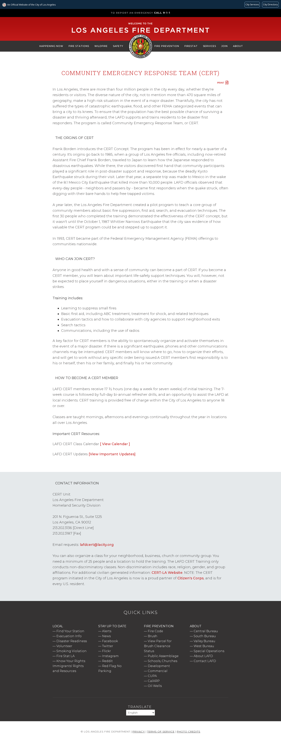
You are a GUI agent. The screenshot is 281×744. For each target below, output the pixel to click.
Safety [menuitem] (118, 46)
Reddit (107, 661)
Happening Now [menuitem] (51, 46)
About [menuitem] (238, 46)
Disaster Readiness (71, 641)
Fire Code (155, 631)
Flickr (106, 651)
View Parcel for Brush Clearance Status (158, 646)
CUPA (152, 676)
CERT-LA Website (167, 573)
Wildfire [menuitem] (101, 46)
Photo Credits (188, 731)
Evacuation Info (69, 636)
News (106, 636)
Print (222, 82)
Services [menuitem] (209, 46)
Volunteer (64, 646)
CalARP (154, 681)
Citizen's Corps (190, 578)
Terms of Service (161, 731)
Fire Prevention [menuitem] (166, 46)
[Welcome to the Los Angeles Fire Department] (140, 33)
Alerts (106, 631)
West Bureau (204, 646)
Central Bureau (206, 631)
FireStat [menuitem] (191, 46)
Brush (152, 636)
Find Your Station (70, 631)
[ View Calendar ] (114, 444)
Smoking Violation (71, 651)
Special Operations (209, 651)
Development (159, 666)
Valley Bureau (204, 641)
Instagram (110, 656)
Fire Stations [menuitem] (79, 46)
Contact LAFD (205, 661)
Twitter (107, 646)
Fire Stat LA (65, 656)
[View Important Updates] (112, 454)
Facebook (110, 641)
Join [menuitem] (224, 46)
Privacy (138, 731)
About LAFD (203, 656)
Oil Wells (155, 686)
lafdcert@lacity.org (97, 545)
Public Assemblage (163, 656)
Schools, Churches (162, 661)
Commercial (157, 671)
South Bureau (205, 636)
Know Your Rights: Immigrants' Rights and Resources (69, 666)
